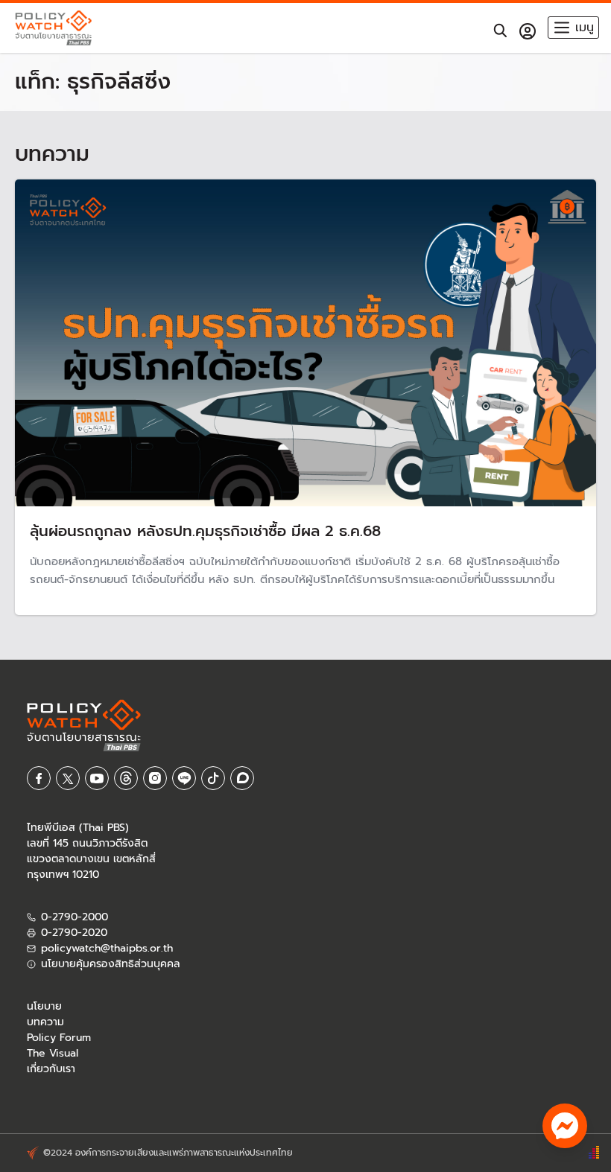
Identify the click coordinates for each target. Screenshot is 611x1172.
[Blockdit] (242, 778)
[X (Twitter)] (68, 778)
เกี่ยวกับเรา (51, 1069)
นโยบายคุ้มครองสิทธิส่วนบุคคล (110, 964)
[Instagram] (155, 778)
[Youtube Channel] (97, 778)
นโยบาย (44, 1006)
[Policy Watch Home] (53, 27)
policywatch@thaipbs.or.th (107, 948)
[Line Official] (184, 778)
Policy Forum (59, 1037)
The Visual (52, 1053)
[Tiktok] (213, 778)
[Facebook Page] (39, 778)
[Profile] (527, 31)
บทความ (45, 1022)
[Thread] (126, 778)
